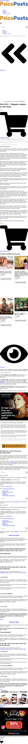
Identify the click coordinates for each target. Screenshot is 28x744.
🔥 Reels (5, 11)
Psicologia (5, 35)
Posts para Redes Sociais (8, 492)
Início (1, 35)
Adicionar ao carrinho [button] (6, 278)
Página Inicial (5, 490)
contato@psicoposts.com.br (8, 488)
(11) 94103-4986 (8, 486)
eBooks (4, 12)
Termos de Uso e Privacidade (9, 495)
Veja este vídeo (13, 463)
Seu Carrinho (5, 494)
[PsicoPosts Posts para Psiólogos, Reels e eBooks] (14, 7)
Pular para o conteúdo (4, 0)
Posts (4, 10)
